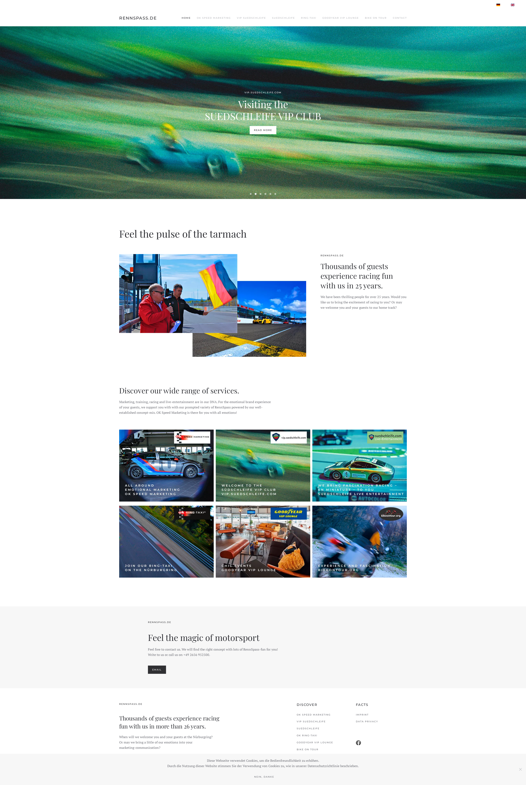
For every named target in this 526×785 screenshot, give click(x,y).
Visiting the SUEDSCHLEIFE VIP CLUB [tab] (256, 194)
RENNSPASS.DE (138, 18)
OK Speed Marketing (214, 17)
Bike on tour (307, 749)
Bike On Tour (376, 17)
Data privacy (367, 721)
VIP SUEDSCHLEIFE (311, 721)
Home (186, 17)
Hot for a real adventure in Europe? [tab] (275, 194)
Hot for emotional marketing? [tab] (251, 194)
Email (157, 669)
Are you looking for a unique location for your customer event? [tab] (270, 194)
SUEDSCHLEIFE (308, 728)
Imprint (362, 714)
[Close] (520, 769)
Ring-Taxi (308, 17)
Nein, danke (264, 776)
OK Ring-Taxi (307, 735)
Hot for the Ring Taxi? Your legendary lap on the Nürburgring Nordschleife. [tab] (265, 194)
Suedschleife (283, 17)
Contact (400, 17)
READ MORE (263, 130)
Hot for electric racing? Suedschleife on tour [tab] (261, 194)
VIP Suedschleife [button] (251, 17)
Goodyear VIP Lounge (315, 742)
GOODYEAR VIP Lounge (340, 17)
